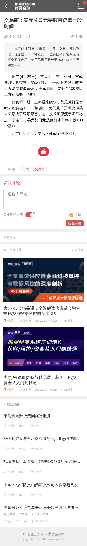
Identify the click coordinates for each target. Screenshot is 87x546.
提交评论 (74, 223)
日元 (26, 169)
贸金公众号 (35, 534)
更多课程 (77, 250)
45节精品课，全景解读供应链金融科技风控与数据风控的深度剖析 (41, 310)
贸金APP (57, 534)
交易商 (40, 169)
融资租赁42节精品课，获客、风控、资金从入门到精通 (41, 379)
